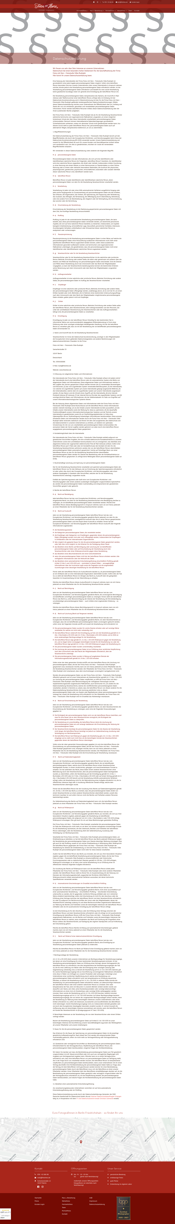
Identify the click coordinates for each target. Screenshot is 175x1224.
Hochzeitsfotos (67, 1204)
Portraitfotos (66, 1211)
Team (64, 1207)
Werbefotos (66, 1201)
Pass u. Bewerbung (68, 1198)
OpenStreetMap (165, 1160)
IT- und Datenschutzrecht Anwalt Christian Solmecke (94, 1098)
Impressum (93, 1201)
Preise (37, 1201)
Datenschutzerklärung (97, 1204)
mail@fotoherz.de (122, 2)
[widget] (5, 1214)
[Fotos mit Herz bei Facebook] (94, 2)
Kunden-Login (135, 2)
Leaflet (160, 1160)
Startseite (38, 1198)
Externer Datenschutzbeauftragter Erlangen (106, 1096)
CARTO (173, 1160)
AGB (90, 1198)
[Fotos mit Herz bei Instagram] (98, 2)
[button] (80, 1143)
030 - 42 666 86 (108, 2)
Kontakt (64, 1214)
